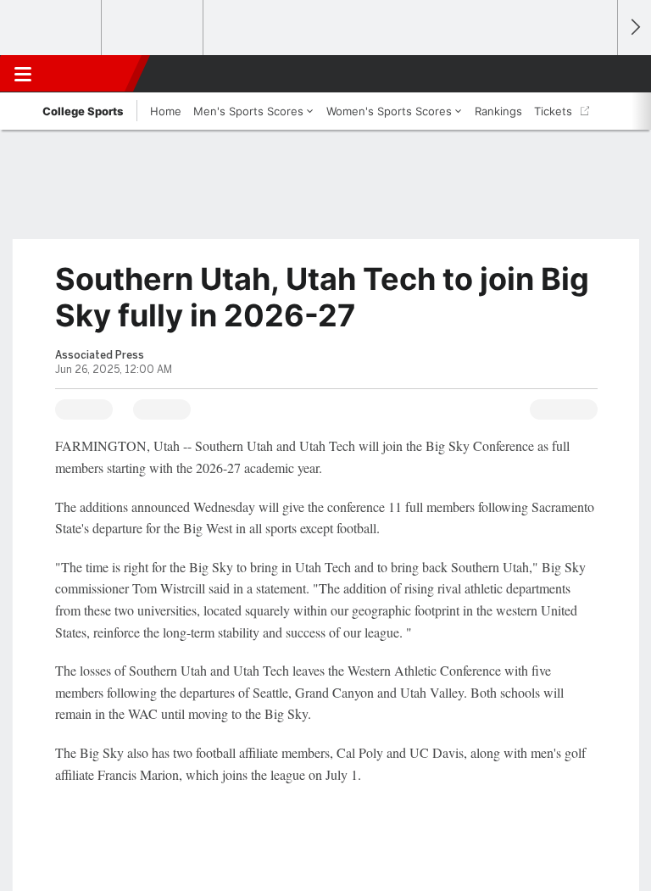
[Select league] (51, 28)
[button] (595, 73)
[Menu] (23, 73)
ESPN (91, 73)
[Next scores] (634, 27)
